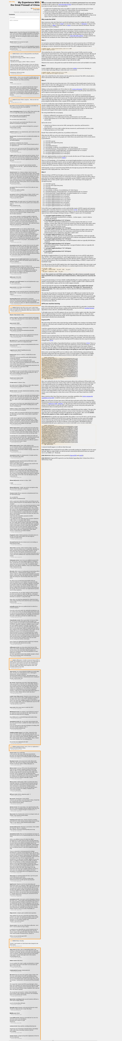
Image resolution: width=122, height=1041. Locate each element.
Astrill (81, 455)
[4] (89, 343)
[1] (50, 340)
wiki (56, 403)
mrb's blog (12, 1)
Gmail (61, 24)
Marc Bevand (36, 8)
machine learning (89, 308)
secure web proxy (77, 89)
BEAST (64, 158)
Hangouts (84, 24)
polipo (75, 68)
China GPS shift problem (76, 36)
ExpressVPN (73, 455)
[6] (76, 210)
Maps (54, 25)
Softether (60, 403)
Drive (69, 25)
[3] (87, 343)
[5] (74, 210)
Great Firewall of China (65, 4)
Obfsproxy (51, 403)
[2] (52, 340)
